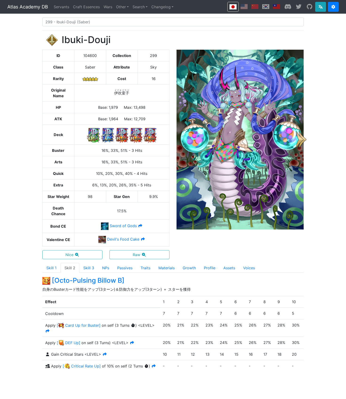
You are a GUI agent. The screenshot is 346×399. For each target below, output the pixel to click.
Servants (61, 6)
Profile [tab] (209, 268)
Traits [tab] (145, 268)
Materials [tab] (166, 268)
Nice (69, 254)
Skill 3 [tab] (88, 268)
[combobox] (173, 21)
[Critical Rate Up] (82, 366)
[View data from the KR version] (265, 6)
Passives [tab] (125, 268)
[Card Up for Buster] (79, 325)
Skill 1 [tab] (51, 268)
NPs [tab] (105, 268)
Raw (136, 254)
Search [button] (139, 6)
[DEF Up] (68, 342)
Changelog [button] (161, 6)
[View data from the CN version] (254, 6)
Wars (108, 6)
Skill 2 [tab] (69, 268)
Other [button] (121, 6)
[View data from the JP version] (233, 7)
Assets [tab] (229, 268)
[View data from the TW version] (276, 6)
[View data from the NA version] (244, 6)
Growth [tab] (189, 268)
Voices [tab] (249, 268)
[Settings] (333, 7)
